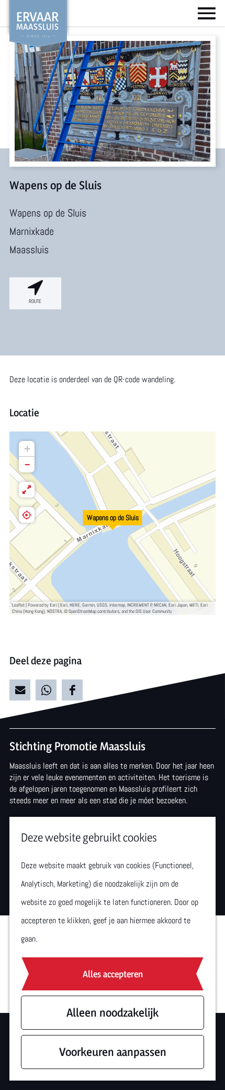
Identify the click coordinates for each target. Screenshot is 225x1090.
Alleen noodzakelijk (112, 1012)
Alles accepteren (113, 973)
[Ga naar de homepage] (38, 23)
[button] (112, 523)
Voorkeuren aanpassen (112, 1052)
